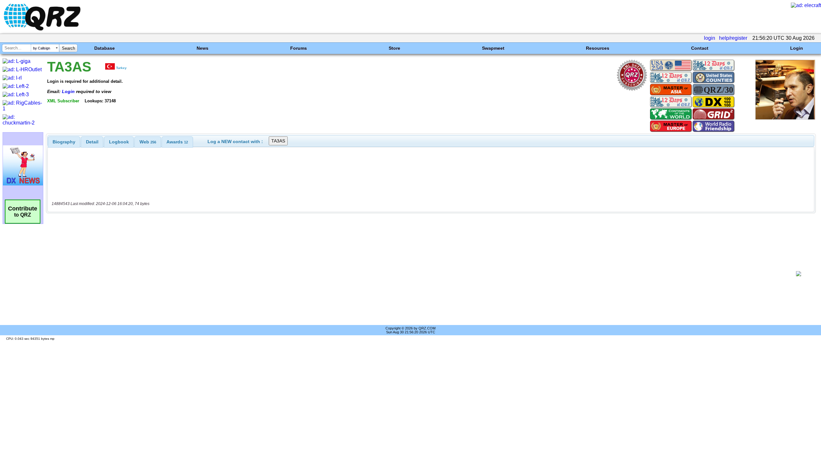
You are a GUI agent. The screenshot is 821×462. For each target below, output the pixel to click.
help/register (733, 38)
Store (394, 48)
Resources (597, 48)
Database (104, 48)
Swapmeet (493, 48)
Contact (699, 48)
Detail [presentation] (92, 141)
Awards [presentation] (177, 141)
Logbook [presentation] (119, 141)
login (709, 38)
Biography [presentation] (64, 141)
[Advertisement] (419, 274)
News (202, 48)
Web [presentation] (148, 141)
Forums (298, 48)
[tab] (64, 141)
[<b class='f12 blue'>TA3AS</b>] (785, 118)
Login (796, 48)
